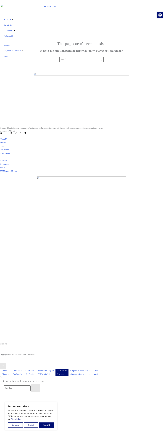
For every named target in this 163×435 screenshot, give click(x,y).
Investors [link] (7, 45)
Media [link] (6, 56)
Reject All (31, 425)
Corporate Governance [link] (12, 50)
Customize (15, 425)
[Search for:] (81, 59)
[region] (31, 416)
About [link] (4, 371)
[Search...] (17, 388)
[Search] (35, 388)
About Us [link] (7, 19)
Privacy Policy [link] (16, 419)
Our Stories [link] (8, 25)
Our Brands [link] (8, 30)
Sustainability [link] (9, 36)
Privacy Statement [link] (7, 347)
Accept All (46, 425)
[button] (8, 371)
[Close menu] (3, 366)
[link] (160, 15)
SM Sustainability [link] (44, 371)
